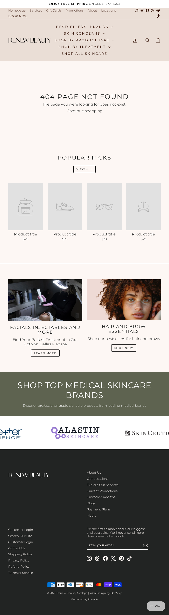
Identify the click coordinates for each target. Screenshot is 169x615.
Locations (108, 10)
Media (91, 515)
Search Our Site (20, 536)
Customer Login (20, 530)
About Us (94, 472)
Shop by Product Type (83, 40)
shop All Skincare (84, 54)
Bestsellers (71, 27)
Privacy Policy (18, 560)
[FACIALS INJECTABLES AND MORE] (45, 300)
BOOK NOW (17, 16)
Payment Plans (98, 509)
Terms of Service (20, 573)
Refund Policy (18, 566)
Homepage (17, 10)
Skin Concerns (83, 33)
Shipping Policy (20, 554)
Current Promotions (102, 491)
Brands (100, 27)
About (92, 10)
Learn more (45, 353)
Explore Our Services (102, 485)
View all (84, 169)
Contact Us (16, 548)
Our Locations (97, 479)
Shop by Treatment (83, 47)
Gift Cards (53, 10)
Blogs (91, 503)
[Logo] (74, 433)
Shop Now (123, 347)
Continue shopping (84, 111)
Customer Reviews (101, 497)
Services (36, 10)
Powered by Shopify (84, 599)
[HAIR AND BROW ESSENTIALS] (124, 299)
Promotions (74, 10)
